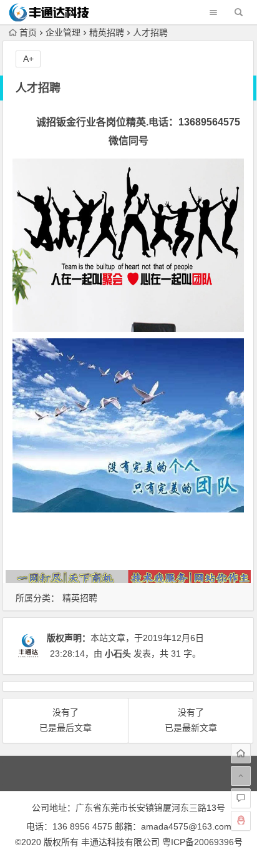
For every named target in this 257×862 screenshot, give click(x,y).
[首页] (241, 753)
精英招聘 (106, 32)
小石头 (118, 654)
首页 (28, 32)
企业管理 (63, 32)
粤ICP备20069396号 (202, 842)
